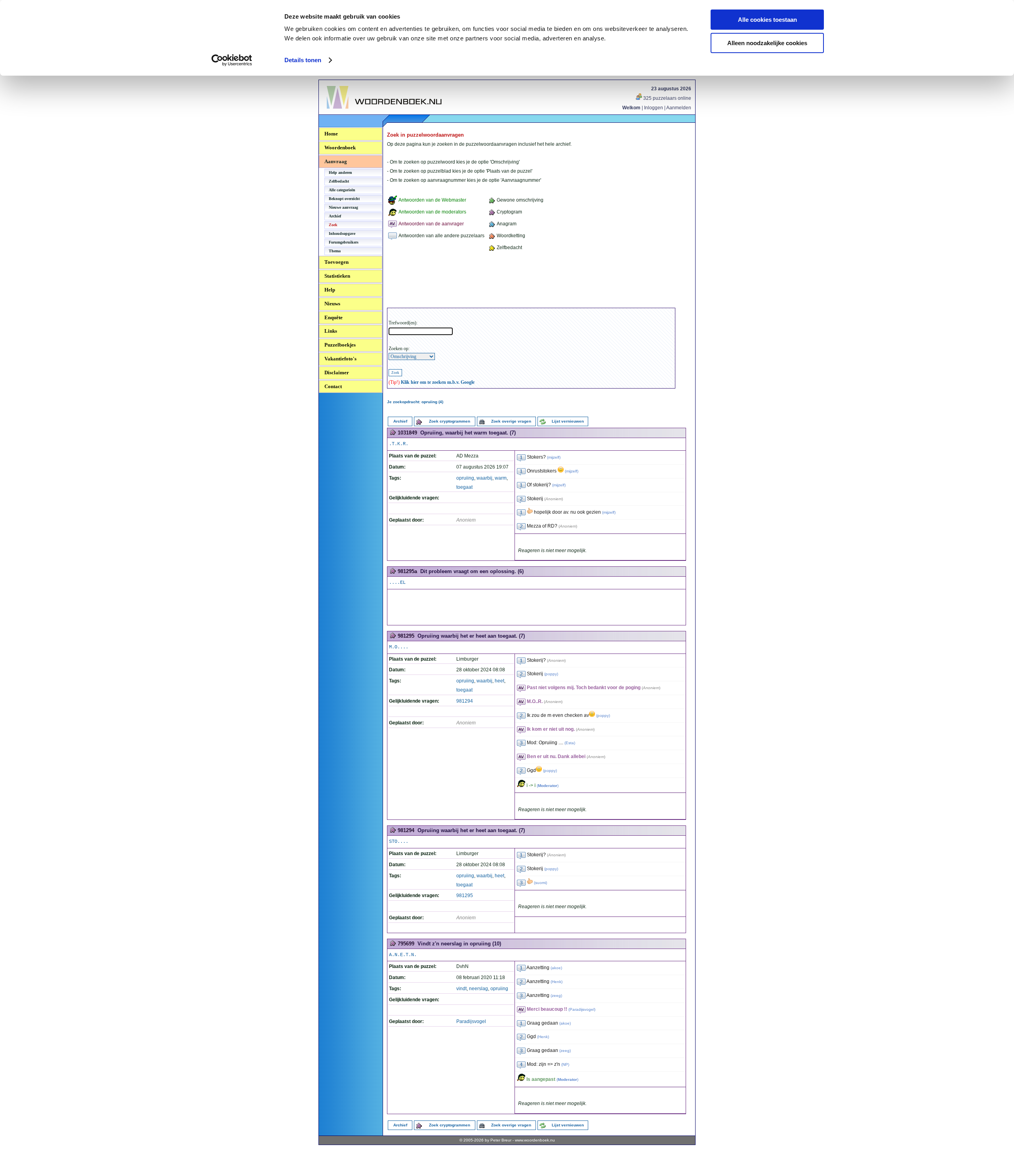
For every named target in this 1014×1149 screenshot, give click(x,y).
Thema (335, 251)
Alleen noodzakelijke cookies (767, 43)
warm (501, 478)
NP (565, 1064)
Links (330, 331)
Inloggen (653, 108)
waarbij (484, 478)
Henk (556, 981)
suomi (540, 882)
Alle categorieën (342, 190)
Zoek (333, 225)
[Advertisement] (531, 281)
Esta (570, 743)
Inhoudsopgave (342, 233)
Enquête (333, 317)
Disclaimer (336, 372)
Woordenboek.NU (348, 113)
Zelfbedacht (339, 181)
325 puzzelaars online (666, 98)
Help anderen (340, 172)
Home (331, 134)
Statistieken (337, 276)
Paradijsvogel (471, 1021)
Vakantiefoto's (340, 359)
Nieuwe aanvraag (343, 207)
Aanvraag (335, 161)
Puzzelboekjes (340, 345)
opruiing (465, 478)
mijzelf (553, 457)
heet (499, 681)
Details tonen (302, 60)
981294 (464, 701)
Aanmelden (678, 108)
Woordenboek (340, 148)
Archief (335, 216)
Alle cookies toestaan (767, 19)
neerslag (478, 988)
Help (329, 290)
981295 (464, 895)
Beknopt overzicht (344, 198)
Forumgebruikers (343, 242)
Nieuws (332, 304)
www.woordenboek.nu (535, 1140)
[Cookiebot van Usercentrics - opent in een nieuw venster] (232, 60)
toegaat (464, 487)
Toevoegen (336, 262)
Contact (333, 386)
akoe (556, 968)
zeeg (556, 995)
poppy (551, 674)
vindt (461, 988)
